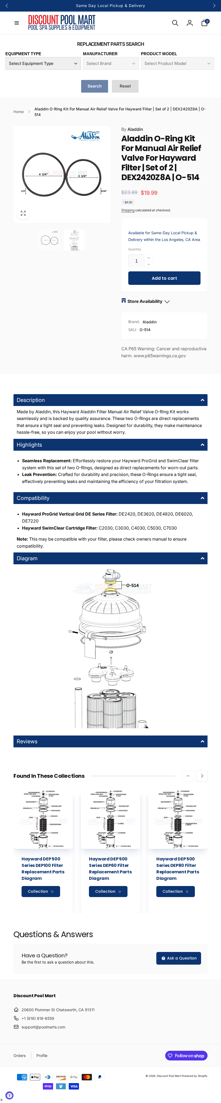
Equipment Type (23, 53)
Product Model (159, 53)
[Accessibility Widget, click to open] (9, 1095)
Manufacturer (100, 53)
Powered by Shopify (195, 1075)
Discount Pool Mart (169, 1075)
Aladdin (132, 129)
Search (95, 86)
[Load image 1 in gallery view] (49, 240)
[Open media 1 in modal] (61, 174)
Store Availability (145, 301)
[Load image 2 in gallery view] (74, 240)
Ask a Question (181, 958)
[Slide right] (214, 5)
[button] (17, 23)
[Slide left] (7, 5)
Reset (125, 86)
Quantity (134, 249)
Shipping (127, 210)
